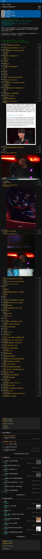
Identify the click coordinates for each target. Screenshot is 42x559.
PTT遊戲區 (3, 4)
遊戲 (7, 419)
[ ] (5, 462)
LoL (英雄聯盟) (8, 4)
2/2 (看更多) (7, 16)
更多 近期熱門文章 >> (21, 494)
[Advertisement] (21, 408)
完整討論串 (5, 441)
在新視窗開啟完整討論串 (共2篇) (21, 453)
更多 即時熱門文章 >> (21, 536)
